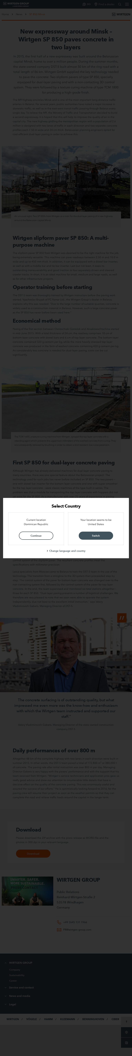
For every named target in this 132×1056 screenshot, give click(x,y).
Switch (96, 535)
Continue (36, 535)
